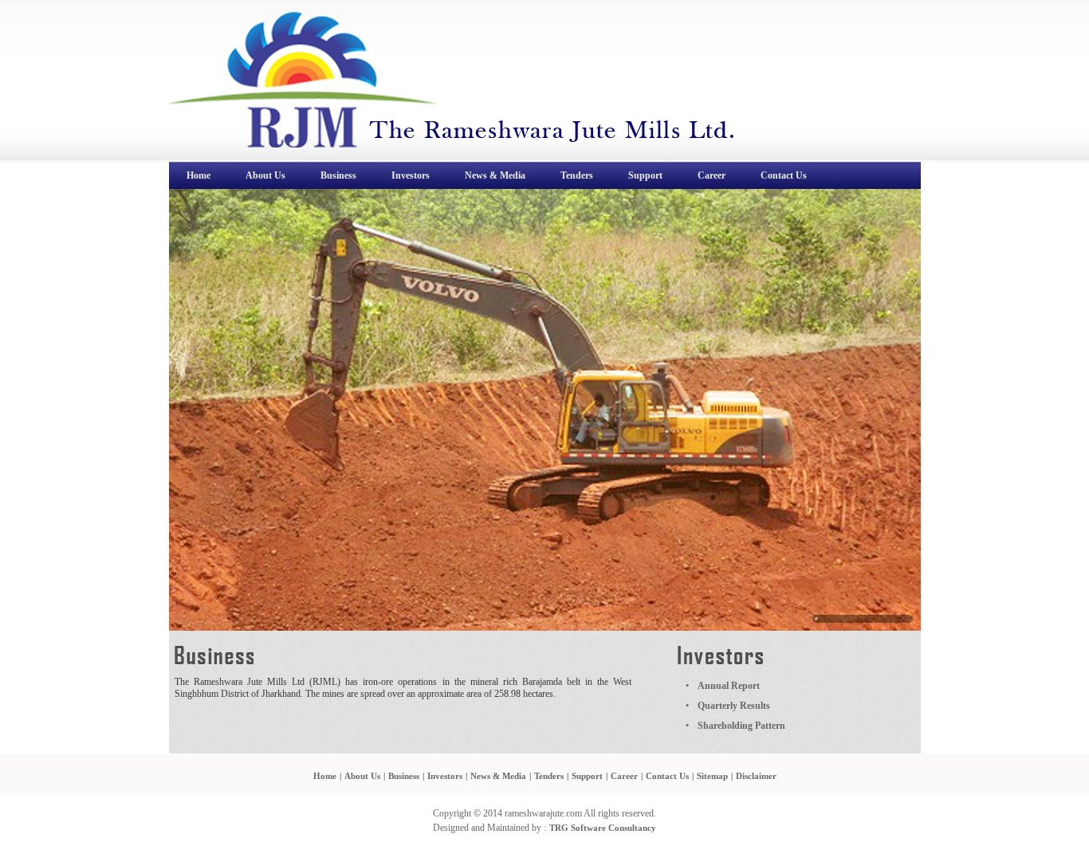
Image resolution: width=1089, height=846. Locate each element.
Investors (444, 776)
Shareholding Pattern (741, 725)
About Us (362, 776)
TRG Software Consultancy (602, 827)
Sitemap (712, 776)
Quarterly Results (734, 705)
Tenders (549, 776)
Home (324, 776)
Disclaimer (756, 776)
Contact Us (667, 776)
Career (624, 776)
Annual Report (729, 685)
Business (403, 776)
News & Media (498, 776)
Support (587, 776)
